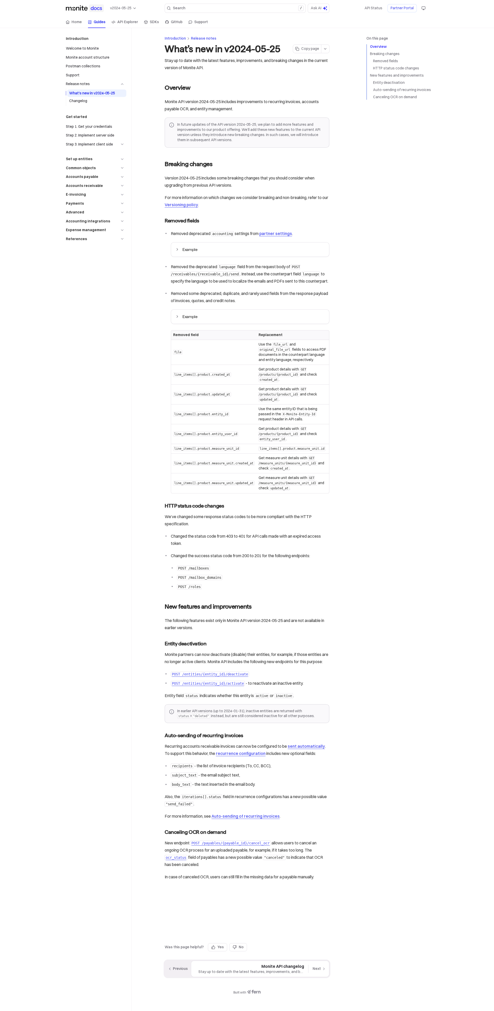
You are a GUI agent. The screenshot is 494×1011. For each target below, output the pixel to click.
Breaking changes (385, 53)
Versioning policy (181, 204)
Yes (220, 947)
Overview (378, 46)
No (241, 947)
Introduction (175, 38)
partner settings (275, 233)
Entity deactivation (389, 82)
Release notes (203, 38)
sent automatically (306, 746)
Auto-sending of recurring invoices (402, 89)
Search (237, 8)
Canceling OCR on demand (395, 97)
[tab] (74, 22)
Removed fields (385, 61)
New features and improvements (397, 75)
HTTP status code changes (396, 68)
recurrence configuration (241, 753)
